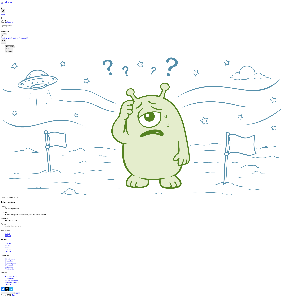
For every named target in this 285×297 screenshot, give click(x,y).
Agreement (9, 267)
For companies (10, 263)
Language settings (8, 293)
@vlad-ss (9, 22)
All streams (8, 2)
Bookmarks (10, 46)
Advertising (9, 278)
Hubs (7, 247)
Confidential (9, 269)
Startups (8, 284)
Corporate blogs (11, 276)
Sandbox (8, 251)
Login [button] (3, 14)
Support (17, 293)
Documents (9, 265)
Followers (9, 49)
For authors (9, 261)
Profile (3, 38)
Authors (8, 249)
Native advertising (11, 280)
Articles (8, 38)
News (17, 38)
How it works (10, 259)
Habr (13, 295)
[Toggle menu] (2, 2)
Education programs (12, 282)
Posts (13, 38)
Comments (23, 38)
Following (9, 51)
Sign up (8, 236)
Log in (7, 234)
